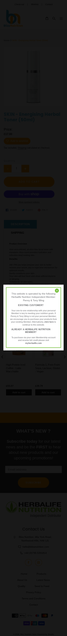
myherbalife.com (33, 343)
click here (49, 322)
